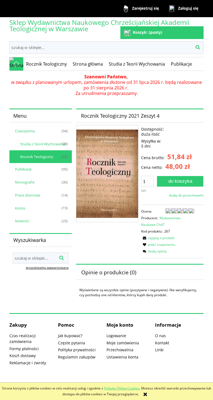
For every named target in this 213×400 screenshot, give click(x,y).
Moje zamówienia (122, 342)
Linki (159, 349)
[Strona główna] (16, 64)
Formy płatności (24, 348)
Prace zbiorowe (27, 195)
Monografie (24, 182)
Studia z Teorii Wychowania (42, 143)
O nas (160, 335)
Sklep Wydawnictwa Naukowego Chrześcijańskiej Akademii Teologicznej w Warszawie (99, 25)
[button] (157, 238)
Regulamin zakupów (76, 357)
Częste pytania (71, 342)
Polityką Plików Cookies (122, 388)
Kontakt (162, 342)
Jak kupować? (70, 335)
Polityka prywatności (77, 349)
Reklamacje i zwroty (27, 362)
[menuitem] (46, 64)
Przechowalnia (119, 349)
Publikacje (23, 169)
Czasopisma (25, 130)
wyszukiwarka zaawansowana (47, 267)
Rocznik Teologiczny (36, 156)
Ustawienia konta (122, 357)
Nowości (22, 220)
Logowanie (116, 335)
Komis (20, 208)
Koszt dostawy (22, 355)
